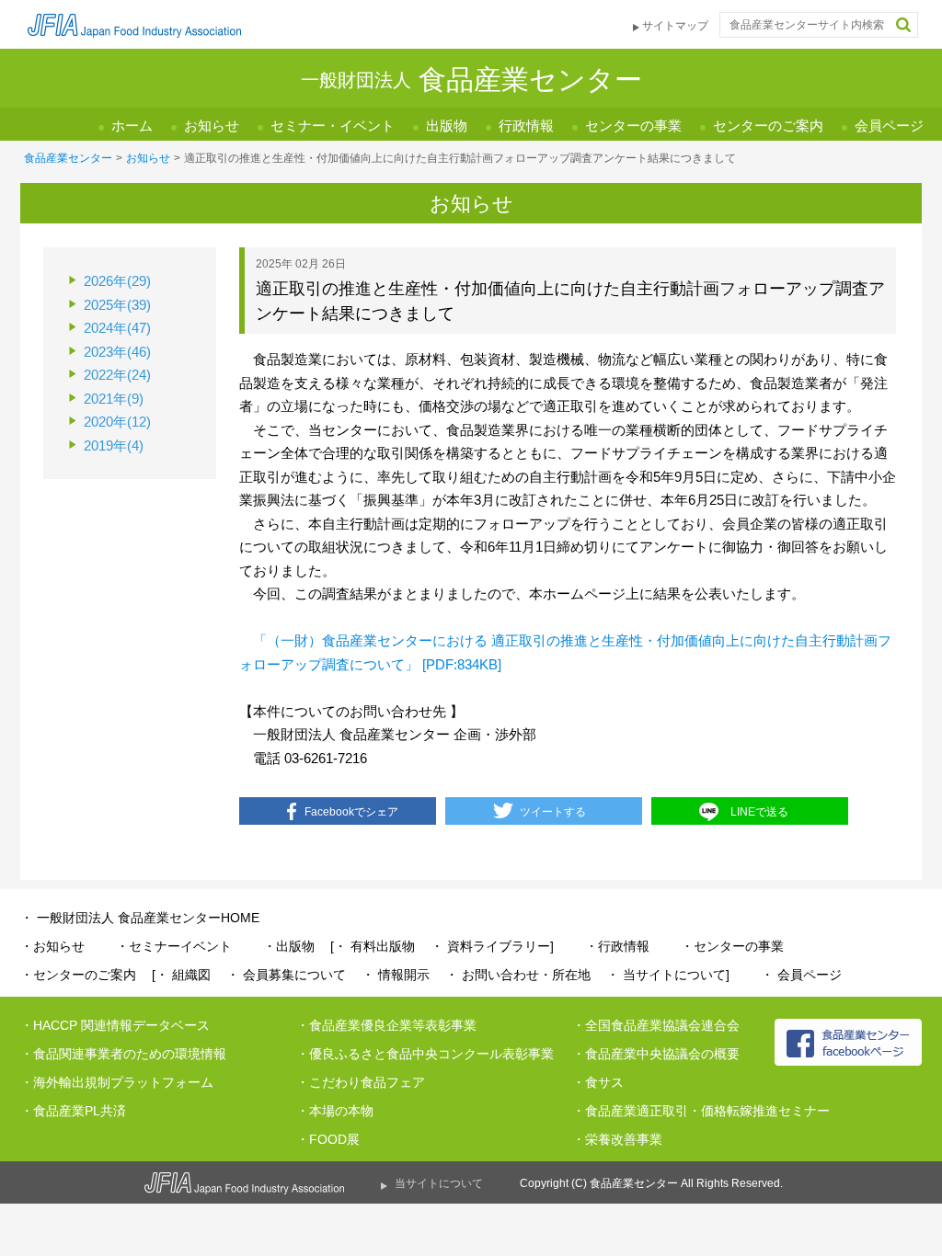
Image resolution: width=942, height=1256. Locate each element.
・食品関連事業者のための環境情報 (123, 1053)
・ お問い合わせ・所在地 (518, 974)
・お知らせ (52, 946)
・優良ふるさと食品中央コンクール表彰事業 (425, 1053)
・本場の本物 (334, 1110)
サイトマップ (675, 25)
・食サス (598, 1082)
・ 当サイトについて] (667, 974)
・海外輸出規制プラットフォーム (116, 1082)
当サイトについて (439, 1183)
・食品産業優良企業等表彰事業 (386, 1025)
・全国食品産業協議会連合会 (656, 1025)
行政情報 (526, 125)
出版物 (446, 125)
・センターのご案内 (78, 974)
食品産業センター (68, 158)
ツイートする (553, 811)
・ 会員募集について (286, 974)
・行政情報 (617, 946)
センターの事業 (633, 125)
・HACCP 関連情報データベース (115, 1025)
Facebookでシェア (351, 811)
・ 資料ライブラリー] (492, 946)
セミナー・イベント (332, 125)
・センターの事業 (732, 946)
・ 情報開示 (396, 974)
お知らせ (211, 125)
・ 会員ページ (801, 974)
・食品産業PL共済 (73, 1110)
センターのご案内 (768, 125)
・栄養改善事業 (617, 1139)
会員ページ (889, 125)
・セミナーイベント (174, 946)
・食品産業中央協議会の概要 (656, 1053)
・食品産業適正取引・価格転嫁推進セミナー (701, 1110)
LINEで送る (759, 811)
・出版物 (289, 946)
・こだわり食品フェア (360, 1082)
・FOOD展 (328, 1139)
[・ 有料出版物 (372, 946)
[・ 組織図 (181, 974)
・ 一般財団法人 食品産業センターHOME (139, 917)
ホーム (132, 125)
